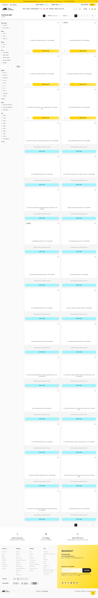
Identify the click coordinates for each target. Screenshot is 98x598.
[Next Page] (95, 15)
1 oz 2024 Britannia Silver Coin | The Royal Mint (79, 241)
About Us (46, 559)
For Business (33, 560)
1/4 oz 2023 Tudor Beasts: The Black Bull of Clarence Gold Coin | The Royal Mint (42, 208)
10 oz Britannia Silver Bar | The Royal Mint (79, 274)
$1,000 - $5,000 (6, 60)
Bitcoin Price (18, 570)
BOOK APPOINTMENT (70, 1)
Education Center (33, 568)
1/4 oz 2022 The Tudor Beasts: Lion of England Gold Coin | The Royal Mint (42, 108)
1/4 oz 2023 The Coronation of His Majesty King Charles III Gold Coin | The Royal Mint (42, 509)
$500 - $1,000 (6, 57)
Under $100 (5, 52)
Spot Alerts (32, 562)
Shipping (18, 553)
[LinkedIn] (71, 583)
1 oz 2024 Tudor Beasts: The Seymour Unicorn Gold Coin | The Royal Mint (79, 476)
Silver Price (18, 564)
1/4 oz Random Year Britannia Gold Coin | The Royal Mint (79, 73)
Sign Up (92, 4)
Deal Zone (4, 551)
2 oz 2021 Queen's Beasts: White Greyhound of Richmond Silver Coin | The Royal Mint (79, 375)
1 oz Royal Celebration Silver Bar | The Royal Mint (42, 341)
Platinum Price (19, 566)
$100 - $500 (6, 55)
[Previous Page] (73, 15)
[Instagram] (68, 583)
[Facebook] (62, 583)
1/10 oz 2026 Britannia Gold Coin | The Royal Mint (79, 140)
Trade (31, 556)
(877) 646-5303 (84, 4)
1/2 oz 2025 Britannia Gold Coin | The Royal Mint (42, 308)
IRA (30, 551)
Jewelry (4, 568)
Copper (3, 562)
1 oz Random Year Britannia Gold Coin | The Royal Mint (42, 73)
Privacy (45, 563)
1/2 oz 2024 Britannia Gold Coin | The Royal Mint (79, 107)
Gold (42, 4)
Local (17, 572)
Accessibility (46, 574)
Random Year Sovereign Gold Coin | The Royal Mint (79, 207)
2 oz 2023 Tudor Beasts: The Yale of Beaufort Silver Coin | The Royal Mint (42, 140)
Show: (64, 15)
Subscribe (87, 570)
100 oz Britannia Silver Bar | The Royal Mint (42, 408)
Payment (18, 551)
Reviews (31, 570)
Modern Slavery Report (49, 570)
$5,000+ (5, 62)
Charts (17, 556)
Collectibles (4, 564)
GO (18, 66)
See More (3, 98)
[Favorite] (58, 23)
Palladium (4, 560)
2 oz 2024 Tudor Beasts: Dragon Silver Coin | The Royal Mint (41, 475)
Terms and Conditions (21, 560)
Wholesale (32, 566)
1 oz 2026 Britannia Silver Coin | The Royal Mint (41, 241)
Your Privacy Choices (48, 572)
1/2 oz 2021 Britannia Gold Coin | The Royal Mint (42, 441)
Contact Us (46, 551)
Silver (57, 4)
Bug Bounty (46, 565)
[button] (54, 15)
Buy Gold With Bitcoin (21, 568)
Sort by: (50, 15)
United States (45, 591)
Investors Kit (18, 574)
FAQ (44, 557)
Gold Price (18, 562)
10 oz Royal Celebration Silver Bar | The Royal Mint (79, 341)
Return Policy (19, 558)
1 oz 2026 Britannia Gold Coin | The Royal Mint (79, 40)
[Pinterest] (77, 583)
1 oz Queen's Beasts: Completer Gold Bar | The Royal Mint (79, 308)
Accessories (5, 566)
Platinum (4, 558)
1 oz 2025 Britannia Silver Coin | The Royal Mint (79, 508)
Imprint (45, 568)
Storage (31, 553)
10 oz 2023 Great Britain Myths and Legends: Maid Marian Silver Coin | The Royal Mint (42, 375)
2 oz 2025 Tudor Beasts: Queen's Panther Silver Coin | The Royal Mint (79, 441)
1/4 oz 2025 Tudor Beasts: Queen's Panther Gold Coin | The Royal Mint (79, 174)
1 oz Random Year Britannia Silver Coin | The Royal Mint (42, 40)
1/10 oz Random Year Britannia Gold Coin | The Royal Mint (42, 274)
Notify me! (42, 151)
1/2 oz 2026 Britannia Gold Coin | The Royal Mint (42, 174)
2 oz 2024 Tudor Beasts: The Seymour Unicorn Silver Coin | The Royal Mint (79, 409)
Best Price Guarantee (34, 564)
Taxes (45, 561)
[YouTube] (74, 583)
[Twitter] (65, 583)
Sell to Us (32, 558)
